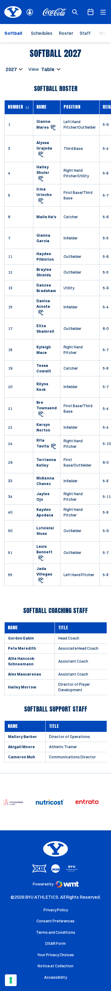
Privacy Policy (55, 910)
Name (41, 107)
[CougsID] (30, 12)
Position (72, 107)
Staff (85, 33)
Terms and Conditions (55, 932)
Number (15, 107)
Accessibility (55, 977)
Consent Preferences (55, 921)
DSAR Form (55, 943)
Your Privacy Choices (55, 955)
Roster (66, 33)
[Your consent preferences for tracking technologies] (11, 980)
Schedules (41, 33)
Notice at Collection (55, 966)
